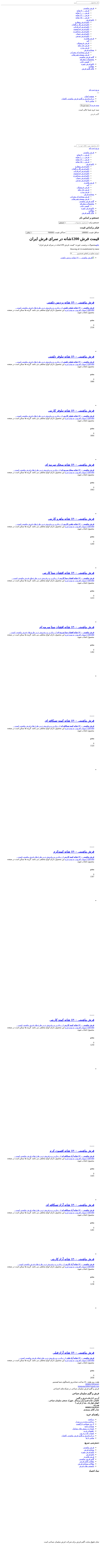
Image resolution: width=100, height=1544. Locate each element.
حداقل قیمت (94, 232)
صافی (28, 232)
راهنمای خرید (89, 1431)
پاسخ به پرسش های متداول (83, 1429)
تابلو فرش (90, 1454)
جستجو (61, 223)
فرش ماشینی (88, 1447)
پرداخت (91, 1419)
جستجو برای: (94, 222)
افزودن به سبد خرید (73, 310)
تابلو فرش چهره (87, 1452)
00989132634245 (92, 1384)
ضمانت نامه (89, 1426)
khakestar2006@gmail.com (88, 1386)
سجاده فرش (89, 1450)
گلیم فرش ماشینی (86, 1459)
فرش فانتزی (89, 1457)
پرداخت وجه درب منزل (84, 1422)
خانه (97, 245)
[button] (93, 297)
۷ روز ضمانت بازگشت (85, 1424)
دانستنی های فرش (86, 1466)
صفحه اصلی (89, 96)
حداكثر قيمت (60, 232)
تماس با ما (90, 101)
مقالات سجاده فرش (86, 1464)
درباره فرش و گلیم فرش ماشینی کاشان (77, 99)
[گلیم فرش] (62, 143)
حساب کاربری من (87, 1433)
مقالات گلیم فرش (87, 1461)
